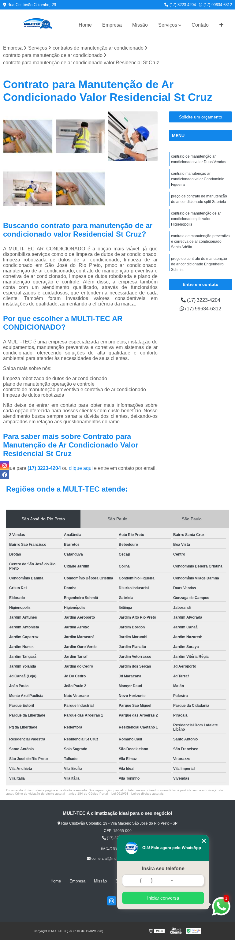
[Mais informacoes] (221, 25)
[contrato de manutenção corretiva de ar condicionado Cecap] (28, 136)
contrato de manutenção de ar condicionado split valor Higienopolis (196, 219)
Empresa (112, 25)
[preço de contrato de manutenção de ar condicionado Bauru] (80, 136)
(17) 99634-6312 (217, 4)
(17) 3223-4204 (182, 4)
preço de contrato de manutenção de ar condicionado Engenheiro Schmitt (199, 264)
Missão (140, 25)
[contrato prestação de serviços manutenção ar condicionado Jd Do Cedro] (80, 189)
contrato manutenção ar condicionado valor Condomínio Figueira (197, 179)
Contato (200, 25)
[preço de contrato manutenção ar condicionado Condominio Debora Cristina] (133, 136)
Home (85, 25)
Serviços (167, 25)
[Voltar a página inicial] (37, 25)
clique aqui (81, 468)
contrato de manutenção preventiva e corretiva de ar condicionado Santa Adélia (200, 241)
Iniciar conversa (163, 898)
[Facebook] (4, 474)
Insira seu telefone (163, 868)
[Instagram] (111, 900)
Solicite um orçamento (200, 116)
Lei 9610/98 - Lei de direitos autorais (137, 793)
